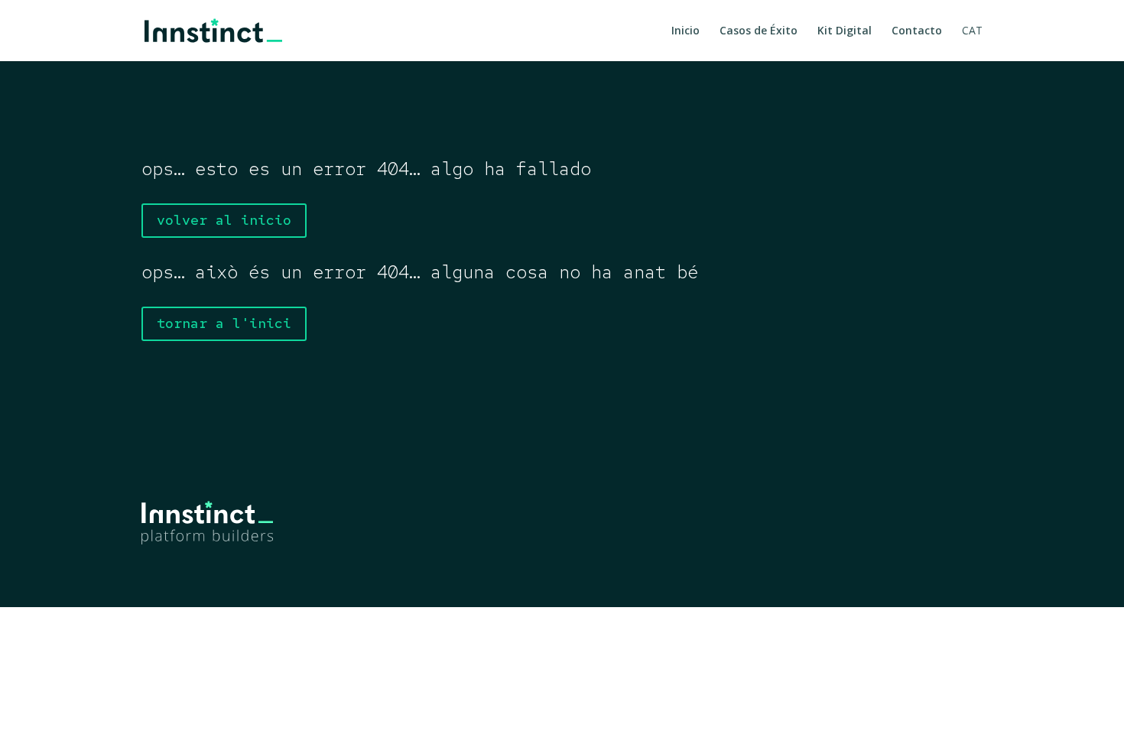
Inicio (685, 31)
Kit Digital (844, 31)
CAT (972, 31)
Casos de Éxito (759, 31)
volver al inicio (224, 220)
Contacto (917, 31)
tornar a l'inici (224, 323)
